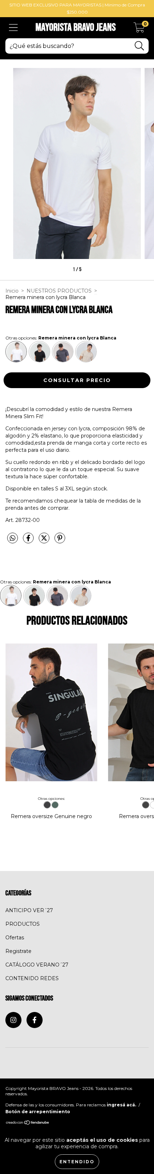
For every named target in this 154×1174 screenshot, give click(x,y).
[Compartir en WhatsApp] (12, 538)
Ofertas (14, 937)
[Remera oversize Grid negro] (145, 804)
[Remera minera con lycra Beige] (86, 351)
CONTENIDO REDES (32, 978)
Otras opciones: (60, 338)
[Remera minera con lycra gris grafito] (62, 351)
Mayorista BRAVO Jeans (75, 27)
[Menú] (13, 27)
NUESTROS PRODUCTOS (59, 291)
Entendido (77, 1161)
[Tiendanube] (27, 1123)
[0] (139, 29)
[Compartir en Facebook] (29, 541)
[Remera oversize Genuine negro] (46, 804)
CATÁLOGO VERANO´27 (36, 965)
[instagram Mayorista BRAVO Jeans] (13, 1020)
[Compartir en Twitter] (45, 541)
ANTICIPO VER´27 (29, 910)
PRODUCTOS (22, 924)
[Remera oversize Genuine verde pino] (54, 804)
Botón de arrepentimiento (37, 1111)
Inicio (12, 291)
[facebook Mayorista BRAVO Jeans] (35, 1020)
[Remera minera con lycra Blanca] (16, 351)
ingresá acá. (121, 1104)
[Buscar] (139, 46)
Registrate (18, 951)
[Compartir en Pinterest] (59, 541)
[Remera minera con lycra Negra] (39, 351)
